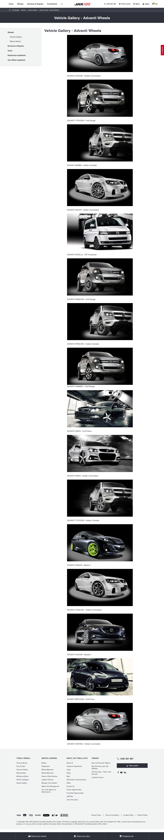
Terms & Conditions (112, 815)
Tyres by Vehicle (22, 769)
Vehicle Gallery (32, 10)
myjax (69, 769)
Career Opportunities (74, 789)
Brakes (44, 763)
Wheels (20, 4)
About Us (70, 763)
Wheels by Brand (22, 776)
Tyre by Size (20, 766)
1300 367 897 (126, 758)
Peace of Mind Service (49, 776)
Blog (68, 776)
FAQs (69, 783)
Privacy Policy (96, 815)
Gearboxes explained (17, 55)
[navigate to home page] (84, 4)
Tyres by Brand (21, 763)
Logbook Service (47, 779)
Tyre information (72, 800)
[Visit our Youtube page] (121, 772)
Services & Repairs (35, 4)
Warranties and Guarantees (76, 779)
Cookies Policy (128, 815)
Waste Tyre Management (50, 786)
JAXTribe (70, 796)
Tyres (11, 4)
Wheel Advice (15, 41)
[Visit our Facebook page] (118, 772)
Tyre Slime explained (16, 60)
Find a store (133, 765)
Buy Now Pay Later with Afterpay (100, 767)
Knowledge (15, 10)
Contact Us (70, 786)
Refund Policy (142, 815)
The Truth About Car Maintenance (49, 790)
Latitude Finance (98, 777)
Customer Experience (74, 766)
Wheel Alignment (47, 769)
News (69, 773)
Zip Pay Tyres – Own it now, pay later (101, 773)
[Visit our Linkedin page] (125, 772)
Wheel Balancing (47, 773)
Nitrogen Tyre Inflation (49, 783)
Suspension (46, 766)
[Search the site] (62, 4)
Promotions (52, 4)
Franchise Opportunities (75, 793)
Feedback (162, 50)
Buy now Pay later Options (101, 763)
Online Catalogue (22, 779)
